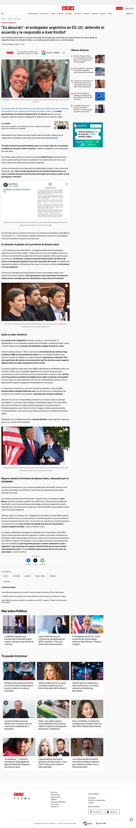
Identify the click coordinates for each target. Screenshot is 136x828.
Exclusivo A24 (44, 13)
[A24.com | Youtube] (25, 798)
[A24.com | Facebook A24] (15, 798)
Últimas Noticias (33, 13)
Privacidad (92, 798)
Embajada (53, 576)
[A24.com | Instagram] (22, 798)
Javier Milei (6, 581)
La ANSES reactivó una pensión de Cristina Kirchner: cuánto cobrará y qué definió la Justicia (33, 596)
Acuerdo (10, 19)
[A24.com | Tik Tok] (29, 798)
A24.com (54, 792)
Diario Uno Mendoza (58, 802)
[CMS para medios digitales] (99, 823)
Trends (110, 13)
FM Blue (54, 799)
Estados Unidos (40, 576)
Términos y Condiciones (96, 800)
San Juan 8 (55, 804)
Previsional (94, 13)
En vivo (119, 8)
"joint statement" (51, 138)
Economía (60, 13)
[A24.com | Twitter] (18, 798)
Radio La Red (129, 8)
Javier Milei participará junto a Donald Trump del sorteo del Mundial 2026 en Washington (32, 592)
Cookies (91, 803)
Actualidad (68, 13)
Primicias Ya (78, 13)
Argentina (27, 576)
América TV (55, 807)
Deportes (103, 13)
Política (53, 13)
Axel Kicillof (17, 19)
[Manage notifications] (131, 819)
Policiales (86, 13)
